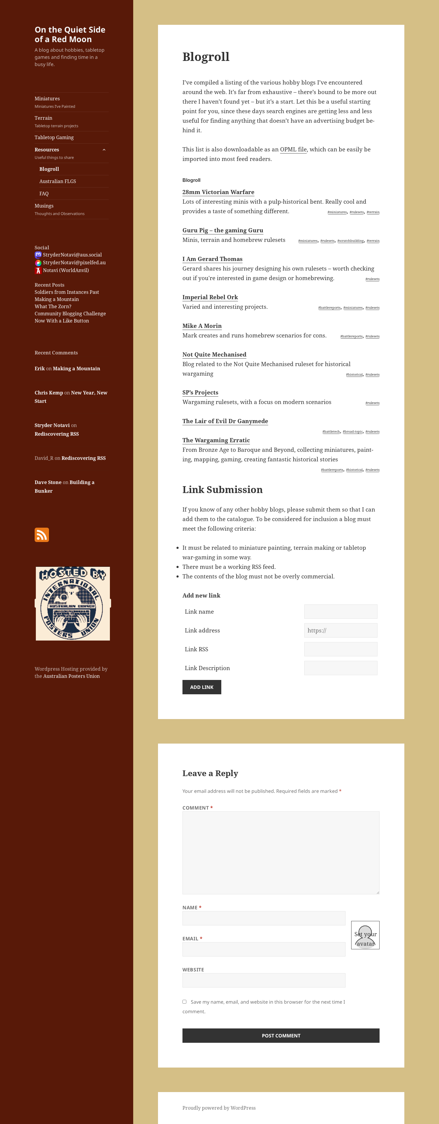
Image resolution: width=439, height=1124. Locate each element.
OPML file (293, 149)
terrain (374, 212)
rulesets (357, 212)
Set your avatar (365, 939)
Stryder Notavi (52, 425)
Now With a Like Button (62, 320)
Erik (40, 368)
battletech (332, 431)
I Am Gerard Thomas (212, 259)
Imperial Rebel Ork (210, 297)
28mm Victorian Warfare (218, 192)
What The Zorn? (53, 306)
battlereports (330, 307)
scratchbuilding (351, 240)
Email (192, 938)
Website (193, 969)
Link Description (207, 668)
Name (192, 907)
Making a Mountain (57, 299)
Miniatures (55, 102)
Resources (54, 153)
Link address (202, 630)
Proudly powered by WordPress (219, 1108)
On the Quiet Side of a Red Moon (70, 34)
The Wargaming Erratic (216, 440)
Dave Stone (48, 482)
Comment (197, 807)
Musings (60, 209)
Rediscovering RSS (57, 434)
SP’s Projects (200, 392)
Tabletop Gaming (54, 137)
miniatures (338, 212)
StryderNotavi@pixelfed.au (74, 262)
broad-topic (354, 431)
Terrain (56, 121)
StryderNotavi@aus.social (72, 254)
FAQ (44, 193)
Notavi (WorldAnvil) (65, 270)
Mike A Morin (202, 326)
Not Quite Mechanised (214, 354)
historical (355, 374)
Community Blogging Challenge (70, 313)
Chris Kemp (49, 392)
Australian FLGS (57, 181)
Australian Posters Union (71, 676)
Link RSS (196, 649)
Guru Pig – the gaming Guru (222, 230)
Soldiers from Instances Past (67, 292)
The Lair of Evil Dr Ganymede (225, 421)
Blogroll (49, 169)
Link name (199, 611)
